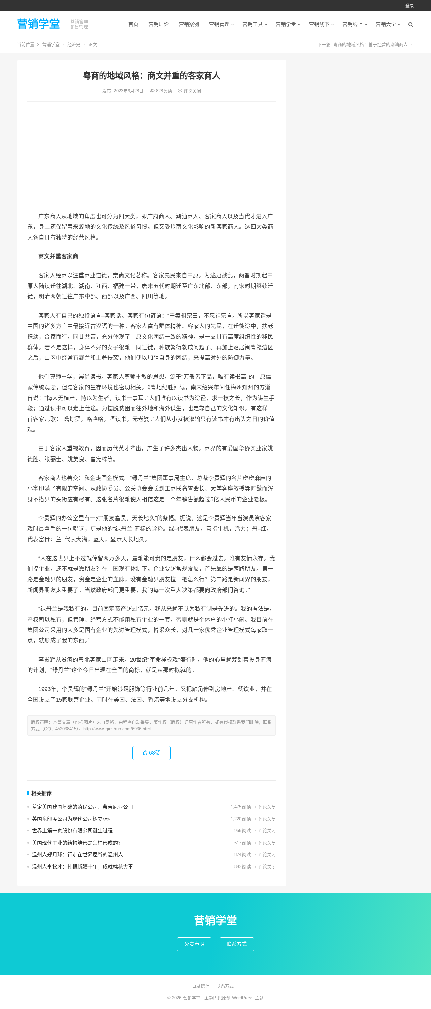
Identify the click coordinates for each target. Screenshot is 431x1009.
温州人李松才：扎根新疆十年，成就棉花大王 (82, 867)
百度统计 (200, 985)
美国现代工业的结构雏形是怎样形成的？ (77, 843)
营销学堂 (38, 24)
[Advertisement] (151, 157)
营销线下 (319, 24)
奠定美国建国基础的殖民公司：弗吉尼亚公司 (82, 807)
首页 (133, 24)
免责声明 (194, 944)
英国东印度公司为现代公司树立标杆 (72, 819)
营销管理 (219, 24)
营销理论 (158, 24)
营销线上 (352, 24)
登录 (409, 5)
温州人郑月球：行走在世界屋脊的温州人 (77, 854)
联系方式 (237, 944)
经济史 (73, 44)
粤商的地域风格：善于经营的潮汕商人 (370, 44)
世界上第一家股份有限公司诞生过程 (72, 830)
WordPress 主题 (248, 997)
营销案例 (189, 24)
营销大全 (386, 24)
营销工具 (252, 24)
